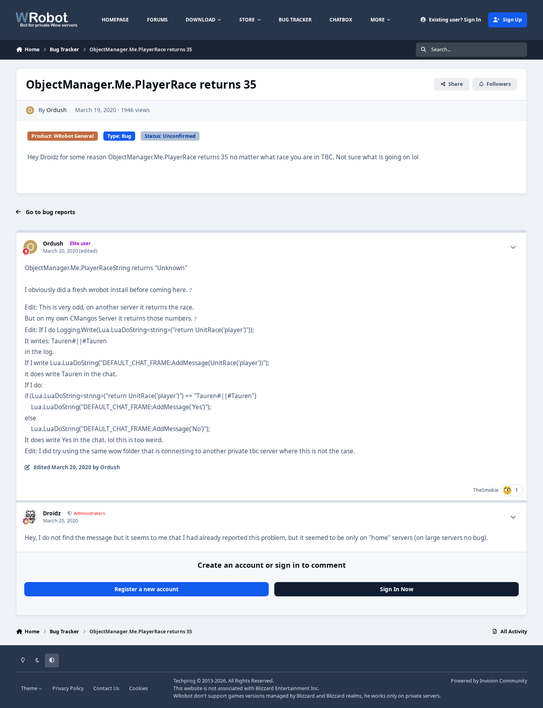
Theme (30, 688)
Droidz (52, 513)
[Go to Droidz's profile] (30, 517)
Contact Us (106, 688)
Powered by (489, 680)
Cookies (138, 688)
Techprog (184, 680)
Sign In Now (396, 589)
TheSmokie (485, 490)
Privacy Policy (67, 688)
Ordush (57, 110)
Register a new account (146, 589)
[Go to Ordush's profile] (30, 110)
